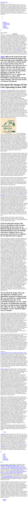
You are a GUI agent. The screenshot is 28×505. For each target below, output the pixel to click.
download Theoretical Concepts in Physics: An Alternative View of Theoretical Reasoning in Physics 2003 (13, 467)
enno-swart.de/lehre (8, 476)
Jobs (4, 455)
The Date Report (4, 2)
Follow (17, 49)
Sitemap (4, 499)
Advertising (5, 458)
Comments (3, 434)
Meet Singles (5, 27)
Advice (4, 25)
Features (5, 22)
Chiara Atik (3, 90)
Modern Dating (6, 23)
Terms (4, 456)
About (4, 454)
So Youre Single (6, 24)
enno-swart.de (20, 469)
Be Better (5, 26)
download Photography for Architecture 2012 (10, 477)
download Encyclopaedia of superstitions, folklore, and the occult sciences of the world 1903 (14, 472)
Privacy (4, 457)
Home (4, 500)
